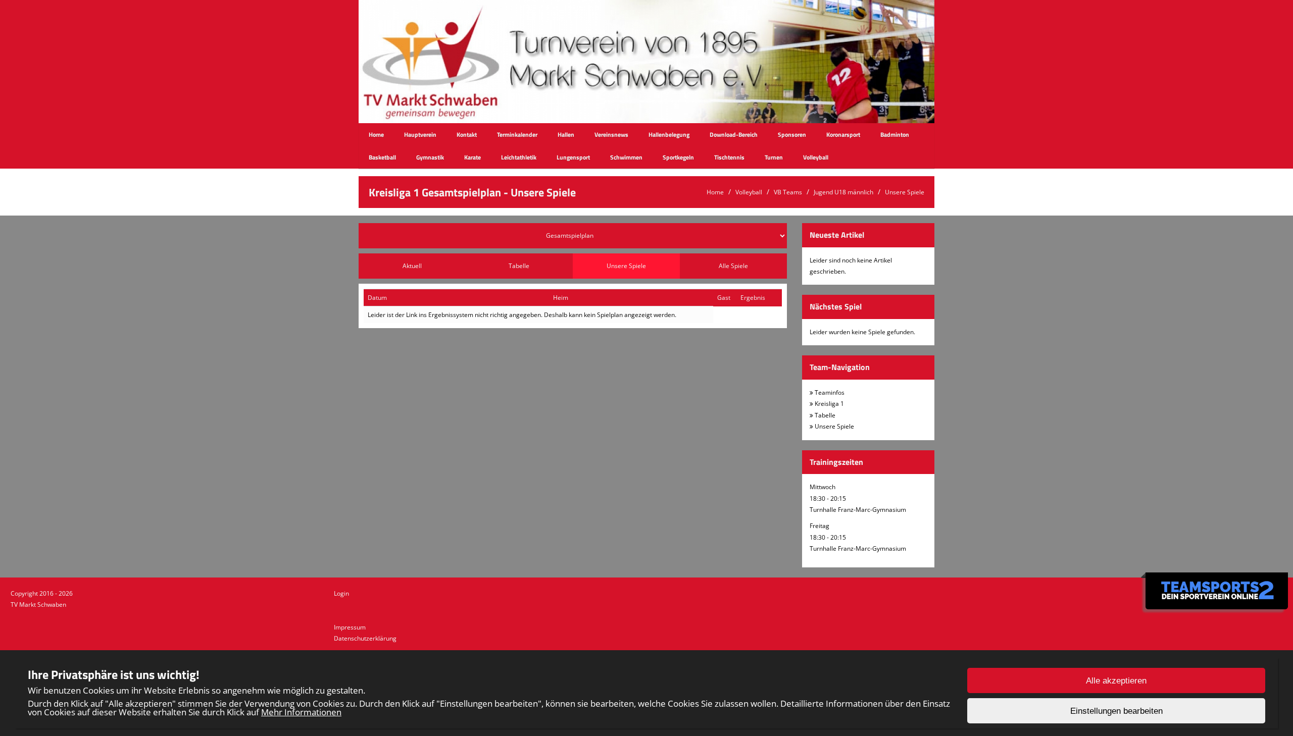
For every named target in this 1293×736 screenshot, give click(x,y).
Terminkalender (517, 134)
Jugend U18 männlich (843, 192)
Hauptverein (420, 134)
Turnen (774, 157)
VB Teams (788, 192)
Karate (472, 157)
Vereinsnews (611, 134)
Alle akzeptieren (1116, 681)
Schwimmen (626, 157)
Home (376, 134)
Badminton (894, 134)
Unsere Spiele (904, 192)
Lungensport (573, 157)
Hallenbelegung (669, 134)
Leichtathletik (518, 157)
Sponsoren (792, 134)
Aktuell (412, 265)
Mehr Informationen (301, 712)
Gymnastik (430, 157)
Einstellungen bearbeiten (1116, 711)
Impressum (350, 627)
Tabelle (519, 265)
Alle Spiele (733, 265)
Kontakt (467, 134)
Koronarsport (843, 134)
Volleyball (815, 157)
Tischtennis (729, 157)
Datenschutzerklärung (365, 638)
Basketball (382, 157)
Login (341, 593)
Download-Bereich (734, 134)
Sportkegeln (678, 157)
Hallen (566, 134)
